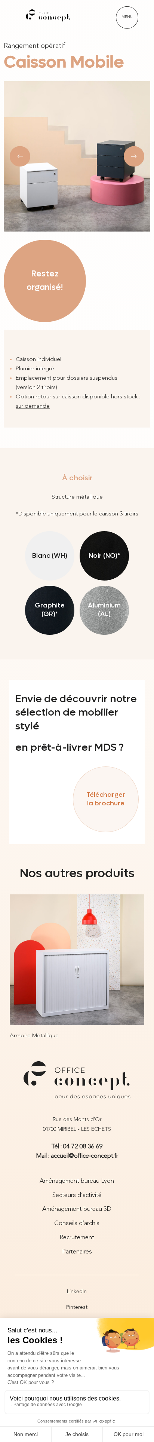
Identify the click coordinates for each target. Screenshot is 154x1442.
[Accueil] (48, 17)
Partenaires (77, 1252)
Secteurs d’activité (77, 1195)
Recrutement (76, 1238)
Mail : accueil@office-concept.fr (77, 1156)
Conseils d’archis (76, 1224)
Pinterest (76, 1307)
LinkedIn (77, 1291)
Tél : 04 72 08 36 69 (77, 1147)
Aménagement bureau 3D (76, 1209)
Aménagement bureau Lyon (77, 1181)
